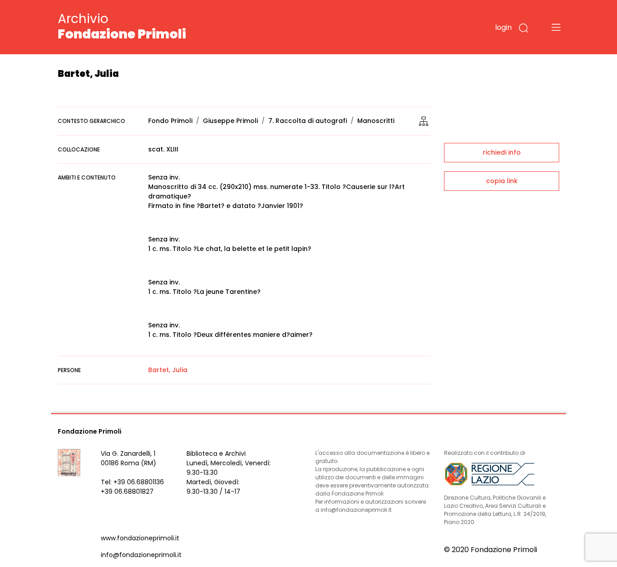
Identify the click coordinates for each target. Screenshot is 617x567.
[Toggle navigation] (556, 27)
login (503, 27)
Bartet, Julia (167, 369)
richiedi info (502, 152)
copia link (502, 180)
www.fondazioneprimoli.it (140, 538)
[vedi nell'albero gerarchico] (424, 120)
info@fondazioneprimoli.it (141, 554)
